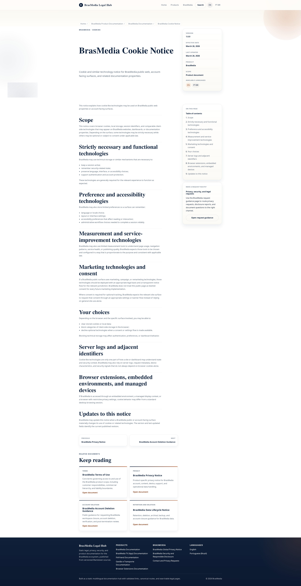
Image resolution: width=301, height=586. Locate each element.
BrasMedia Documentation (140, 23)
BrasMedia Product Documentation (107, 23)
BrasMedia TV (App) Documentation (132, 553)
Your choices (193, 151)
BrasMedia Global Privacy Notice (167, 549)
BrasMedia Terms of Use (96, 474)
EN (210, 5)
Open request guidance (202, 217)
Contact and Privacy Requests (166, 560)
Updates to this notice (197, 173)
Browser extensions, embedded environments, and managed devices (202, 166)
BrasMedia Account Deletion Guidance (98, 510)
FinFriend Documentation (127, 557)
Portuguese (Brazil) (198, 553)
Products (175, 5)
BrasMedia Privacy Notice (147, 475)
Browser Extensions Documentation (132, 568)
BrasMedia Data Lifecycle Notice (151, 510)
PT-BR (217, 5)
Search (200, 5)
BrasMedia (188, 5)
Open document (90, 492)
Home (164, 5)
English (193, 549)
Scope (190, 117)
